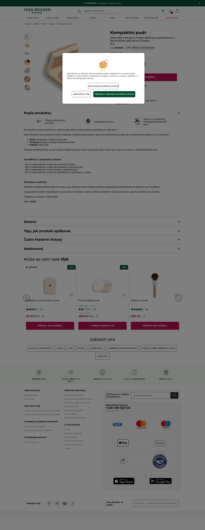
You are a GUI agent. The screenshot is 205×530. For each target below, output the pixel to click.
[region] (103, 78)
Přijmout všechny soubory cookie (114, 94)
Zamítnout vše (81, 94)
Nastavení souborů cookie (103, 86)
